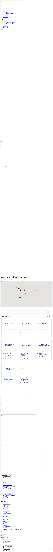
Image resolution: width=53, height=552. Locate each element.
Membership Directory (7, 14)
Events (4, 489)
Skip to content (4, 534)
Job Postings (32, 389)
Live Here (5, 507)
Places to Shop (6, 511)
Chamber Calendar (9, 13)
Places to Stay (6, 508)
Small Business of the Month (9, 486)
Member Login (6, 17)
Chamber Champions (7, 485)
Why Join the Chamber (8, 483)
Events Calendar (23, 389)
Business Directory (9, 389)
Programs (5, 487)
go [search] (48, 312)
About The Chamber (7, 482)
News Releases (16, 389)
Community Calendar (10, 12)
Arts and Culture (6, 504)
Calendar (5, 11)
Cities (4, 505)
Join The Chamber (43, 389)
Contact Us (5, 15)
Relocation (5, 514)
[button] (26, 9)
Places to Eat (5, 509)
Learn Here (5, 506)
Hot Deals (28, 389)
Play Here (5, 512)
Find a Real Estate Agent (8, 513)
